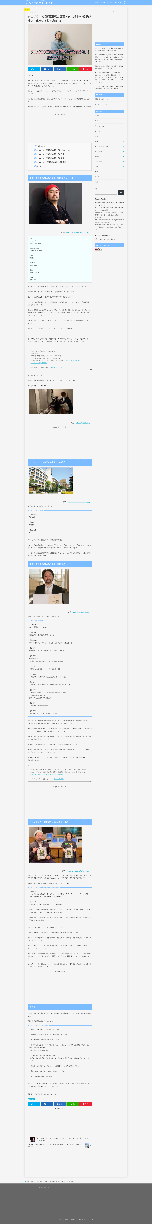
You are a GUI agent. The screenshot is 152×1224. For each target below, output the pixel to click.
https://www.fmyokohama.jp (77, 871)
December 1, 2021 (56, 367)
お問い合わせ (118, 2)
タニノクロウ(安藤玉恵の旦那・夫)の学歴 (49, 154)
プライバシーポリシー (106, 2)
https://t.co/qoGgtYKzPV (37, 774)
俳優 (96, 166)
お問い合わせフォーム (102, 99)
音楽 (96, 182)
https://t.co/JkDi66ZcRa (73, 360)
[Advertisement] (60, 130)
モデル (97, 156)
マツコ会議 (98, 151)
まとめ (38, 166)
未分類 (97, 177)
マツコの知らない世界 (102, 146)
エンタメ (27, 9)
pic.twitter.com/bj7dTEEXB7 (38, 363)
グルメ (97, 136)
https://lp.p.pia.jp (82, 423)
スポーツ (97, 141)
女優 (96, 171)
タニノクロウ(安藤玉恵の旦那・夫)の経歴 (49, 158)
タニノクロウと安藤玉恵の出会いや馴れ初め (50, 162)
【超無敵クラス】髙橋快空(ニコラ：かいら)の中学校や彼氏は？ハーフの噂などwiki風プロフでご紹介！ (109, 227)
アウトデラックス (100, 126)
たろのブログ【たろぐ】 (39, 3)
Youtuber (97, 116)
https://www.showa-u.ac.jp (78, 502)
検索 (96, 189)
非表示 (43, 146)
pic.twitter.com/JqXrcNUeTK (54, 774)
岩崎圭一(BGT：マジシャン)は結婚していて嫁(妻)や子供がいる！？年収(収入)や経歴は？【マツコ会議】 (109, 215)
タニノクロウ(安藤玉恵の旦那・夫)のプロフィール (52, 150)
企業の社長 (98, 161)
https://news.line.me (80, 612)
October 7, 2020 (59, 779)
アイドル (97, 121)
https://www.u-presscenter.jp (77, 232)
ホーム (96, 2)
